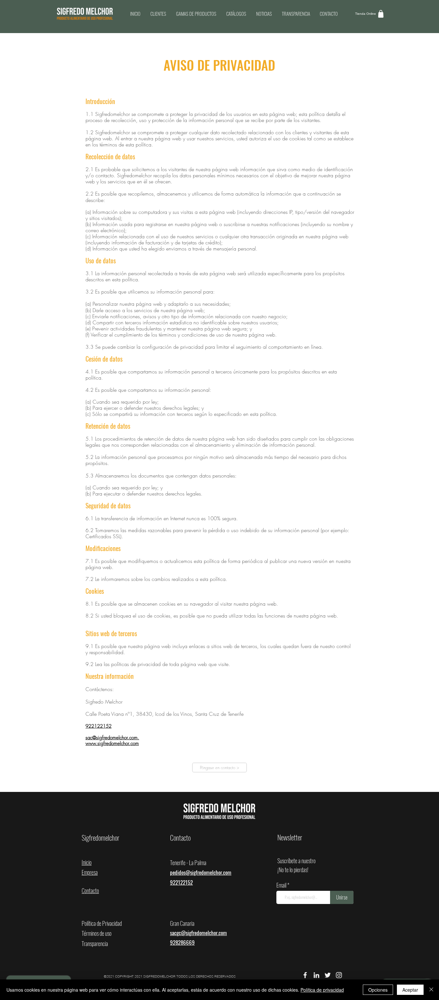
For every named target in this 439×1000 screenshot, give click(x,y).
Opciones (378, 990)
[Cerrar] (431, 990)
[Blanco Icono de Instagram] (339, 975)
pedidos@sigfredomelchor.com (200, 872)
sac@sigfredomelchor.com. (112, 737)
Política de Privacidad (102, 923)
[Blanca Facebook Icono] (305, 975)
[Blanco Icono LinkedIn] (316, 975)
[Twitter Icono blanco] (328, 975)
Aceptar (410, 990)
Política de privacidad (322, 990)
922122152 (98, 726)
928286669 (182, 942)
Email (281, 885)
